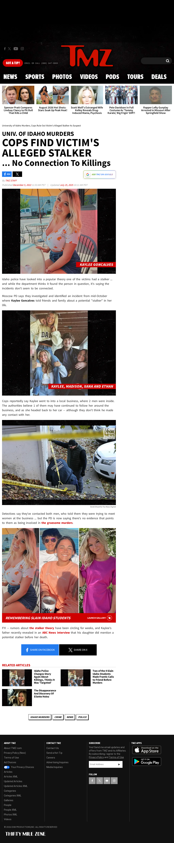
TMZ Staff (11, 180)
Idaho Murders (39, 717)
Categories (10, 790)
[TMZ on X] (10, 48)
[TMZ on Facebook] (5, 48)
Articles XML (11, 776)
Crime (58, 717)
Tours (135, 77)
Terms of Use (11, 757)
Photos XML (10, 814)
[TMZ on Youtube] (15, 48)
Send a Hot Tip (54, 753)
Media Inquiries (54, 767)
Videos (89, 77)
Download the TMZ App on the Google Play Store (146, 761)
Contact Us (52, 748)
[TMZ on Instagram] (22, 48)
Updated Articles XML (16, 786)
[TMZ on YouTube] (106, 780)
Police (82, 717)
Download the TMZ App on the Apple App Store (146, 750)
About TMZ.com (13, 748)
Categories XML (12, 795)
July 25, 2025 (67, 185)
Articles (8, 771)
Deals (159, 77)
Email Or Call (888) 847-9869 (41, 63)
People (7, 805)
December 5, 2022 (22, 185)
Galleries (8, 800)
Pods (112, 77)
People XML (10, 809)
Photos (62, 77)
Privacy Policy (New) (15, 753)
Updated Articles (13, 781)
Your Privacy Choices (22, 767)
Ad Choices (10, 762)
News (10, 77)
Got (13, 63)
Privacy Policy (96, 757)
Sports (34, 77)
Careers (50, 757)
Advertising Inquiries (57, 762)
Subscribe (119, 764)
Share (42, 649)
